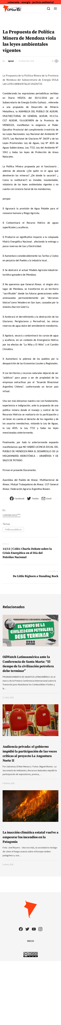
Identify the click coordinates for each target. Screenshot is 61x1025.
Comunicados (11, 515)
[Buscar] (48, 8)
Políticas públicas (13, 529)
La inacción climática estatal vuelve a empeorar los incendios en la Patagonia (30, 837)
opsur (11, 61)
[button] (55, 8)
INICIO (30, 940)
